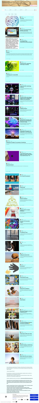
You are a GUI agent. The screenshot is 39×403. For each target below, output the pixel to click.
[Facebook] (35, 10)
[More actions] (32, 17)
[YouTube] (34, 10)
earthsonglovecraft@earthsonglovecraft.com (27, 378)
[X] (36, 10)
